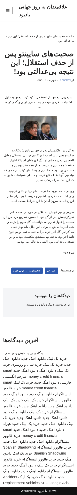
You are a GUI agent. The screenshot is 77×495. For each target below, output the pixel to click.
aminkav (65, 80)
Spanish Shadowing (19, 447)
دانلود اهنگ (47, 370)
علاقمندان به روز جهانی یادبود (27, 270)
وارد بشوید (33, 304)
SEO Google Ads (55, 483)
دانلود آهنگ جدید (23, 465)
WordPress (28, 491)
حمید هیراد (11, 424)
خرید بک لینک (57, 359)
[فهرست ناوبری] (8, 10)
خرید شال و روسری (26, 364)
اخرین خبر (51, 270)
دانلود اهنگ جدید (33, 359)
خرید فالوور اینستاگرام (54, 447)
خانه (71, 36)
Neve (52, 491)
